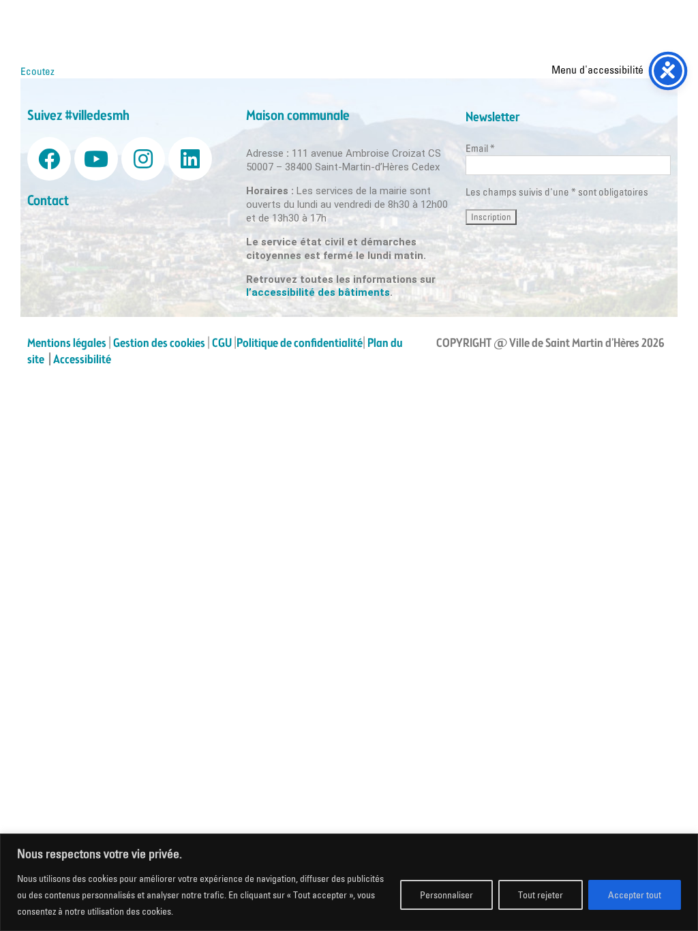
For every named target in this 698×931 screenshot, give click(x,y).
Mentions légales (66, 343)
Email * (480, 148)
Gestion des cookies (159, 343)
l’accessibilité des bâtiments (318, 292)
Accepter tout (634, 895)
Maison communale (298, 116)
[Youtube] (96, 159)
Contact (48, 201)
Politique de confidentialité (300, 343)
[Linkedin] (190, 159)
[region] (349, 882)
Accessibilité (83, 360)
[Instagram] (143, 159)
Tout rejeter (540, 895)
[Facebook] (49, 159)
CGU (222, 343)
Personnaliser (446, 895)
